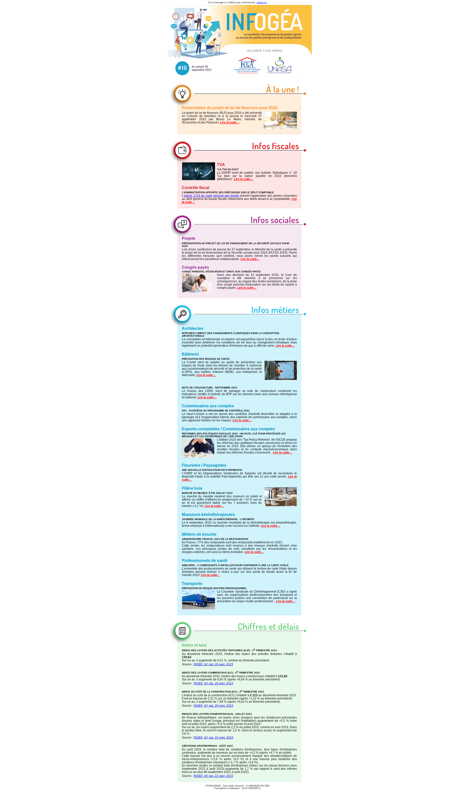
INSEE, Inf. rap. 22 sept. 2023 (213, 776)
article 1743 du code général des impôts (211, 195)
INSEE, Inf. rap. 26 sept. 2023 (213, 664)
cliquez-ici (262, 2)
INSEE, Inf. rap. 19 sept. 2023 (213, 737)
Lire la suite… (229, 122)
